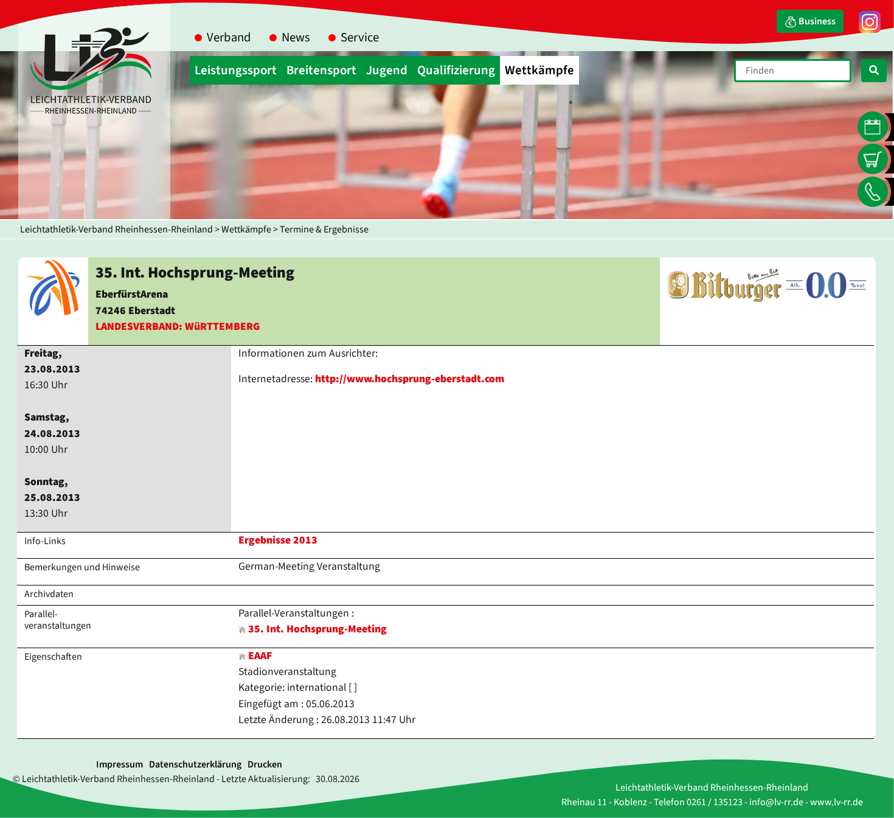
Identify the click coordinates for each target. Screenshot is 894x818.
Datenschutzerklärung (195, 764)
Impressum (119, 764)
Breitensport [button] (321, 70)
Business (816, 21)
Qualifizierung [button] (456, 70)
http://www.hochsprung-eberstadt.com (409, 378)
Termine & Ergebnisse (324, 229)
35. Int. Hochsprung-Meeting (317, 629)
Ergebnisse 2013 (277, 540)
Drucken (265, 764)
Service (360, 37)
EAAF (259, 655)
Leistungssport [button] (236, 70)
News (296, 37)
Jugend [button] (386, 70)
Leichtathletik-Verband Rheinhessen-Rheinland (116, 229)
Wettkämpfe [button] (539, 70)
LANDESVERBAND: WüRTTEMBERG (177, 326)
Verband (229, 37)
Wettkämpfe (246, 229)
